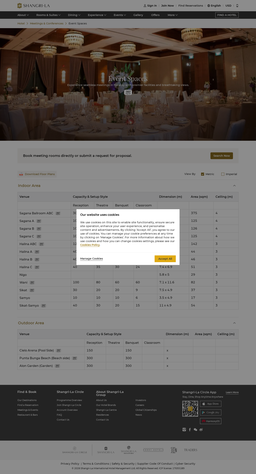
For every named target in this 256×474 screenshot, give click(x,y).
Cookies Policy (90, 245)
